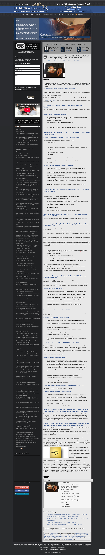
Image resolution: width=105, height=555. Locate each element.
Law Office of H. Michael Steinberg (77, 537)
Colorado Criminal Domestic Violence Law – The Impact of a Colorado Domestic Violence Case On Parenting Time (28, 181)
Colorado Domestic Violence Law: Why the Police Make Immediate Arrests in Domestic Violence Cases (27, 305)
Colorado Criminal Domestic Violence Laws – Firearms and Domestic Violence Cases (27, 403)
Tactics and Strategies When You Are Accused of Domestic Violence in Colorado (27, 270)
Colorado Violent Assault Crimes (81, 533)
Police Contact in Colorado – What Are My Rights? (26, 267)
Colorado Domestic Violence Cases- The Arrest (25, 380)
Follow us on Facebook (23, 490)
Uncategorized (61, 60)
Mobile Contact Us (19, 151)
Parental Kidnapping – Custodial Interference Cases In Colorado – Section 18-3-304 (26, 154)
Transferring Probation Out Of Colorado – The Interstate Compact (27, 349)
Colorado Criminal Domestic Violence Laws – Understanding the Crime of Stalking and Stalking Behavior (27, 292)
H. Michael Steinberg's (53, 533)
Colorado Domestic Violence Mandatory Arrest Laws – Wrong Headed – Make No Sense (26, 330)
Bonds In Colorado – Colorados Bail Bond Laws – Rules (27, 164)
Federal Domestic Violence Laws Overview (24, 434)
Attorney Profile (38, 14)
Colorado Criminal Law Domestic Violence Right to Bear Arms (27, 359)
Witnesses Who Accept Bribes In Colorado (72, 60)
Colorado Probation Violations (74, 534)
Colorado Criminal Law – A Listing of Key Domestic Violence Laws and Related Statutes (26, 425)
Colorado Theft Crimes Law (62, 534)
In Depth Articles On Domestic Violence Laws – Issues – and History (27, 429)
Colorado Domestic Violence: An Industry (24, 250)
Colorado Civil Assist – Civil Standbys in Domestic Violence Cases (27, 162)
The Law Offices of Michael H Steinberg (50, 549)
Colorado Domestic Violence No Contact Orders (25, 298)
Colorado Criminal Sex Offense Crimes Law (70, 536)
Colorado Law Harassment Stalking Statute (24, 324)
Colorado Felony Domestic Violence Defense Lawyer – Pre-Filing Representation (27, 167)
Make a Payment (29, 14)
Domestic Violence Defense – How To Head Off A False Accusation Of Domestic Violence (27, 209)
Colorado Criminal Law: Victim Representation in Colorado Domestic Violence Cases (27, 412)
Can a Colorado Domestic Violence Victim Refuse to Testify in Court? (27, 223)
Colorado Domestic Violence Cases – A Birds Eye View (26, 333)
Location (46, 14)
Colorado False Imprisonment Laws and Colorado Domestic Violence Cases (27, 220)
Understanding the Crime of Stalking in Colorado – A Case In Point (27, 296)
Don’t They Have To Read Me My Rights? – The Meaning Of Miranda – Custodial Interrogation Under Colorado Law (27, 367)
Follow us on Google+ (23, 487)
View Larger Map (27, 482)
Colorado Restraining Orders (21, 282)
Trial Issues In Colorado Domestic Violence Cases (25, 217)
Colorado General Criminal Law (60, 537)
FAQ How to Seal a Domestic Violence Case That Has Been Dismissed (27, 158)
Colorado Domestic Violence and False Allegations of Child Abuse (27, 385)
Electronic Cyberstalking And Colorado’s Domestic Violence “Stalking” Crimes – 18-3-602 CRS (27, 138)
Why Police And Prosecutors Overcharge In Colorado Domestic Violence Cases (26, 285)
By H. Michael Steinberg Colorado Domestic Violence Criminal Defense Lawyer (59, 88)
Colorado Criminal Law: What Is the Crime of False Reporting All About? (26, 309)
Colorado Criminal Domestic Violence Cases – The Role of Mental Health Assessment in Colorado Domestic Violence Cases (27, 408)
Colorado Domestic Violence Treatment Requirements (26, 351)
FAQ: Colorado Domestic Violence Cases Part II (25, 252)
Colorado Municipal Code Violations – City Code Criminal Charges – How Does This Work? (27, 363)
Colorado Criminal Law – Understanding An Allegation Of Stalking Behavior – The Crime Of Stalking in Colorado (27, 195)
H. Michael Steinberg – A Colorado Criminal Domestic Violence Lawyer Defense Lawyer (26, 257)
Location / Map (19, 444)
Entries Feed (80, 14)
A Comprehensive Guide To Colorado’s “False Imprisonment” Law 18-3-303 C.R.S (25, 149)
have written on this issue (51, 100)
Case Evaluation (70, 14)
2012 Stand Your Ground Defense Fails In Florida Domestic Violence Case (61, 522)
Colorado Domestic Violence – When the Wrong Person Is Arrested (27, 327)
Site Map (64, 14)
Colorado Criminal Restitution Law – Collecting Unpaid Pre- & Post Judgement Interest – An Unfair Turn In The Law (27, 288)
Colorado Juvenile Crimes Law (50, 534)
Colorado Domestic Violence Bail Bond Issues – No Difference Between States (62, 516)
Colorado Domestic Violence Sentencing (24, 388)
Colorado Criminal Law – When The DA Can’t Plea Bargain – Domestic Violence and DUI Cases (27, 141)
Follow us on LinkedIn (23, 493)
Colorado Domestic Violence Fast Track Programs (25, 322)
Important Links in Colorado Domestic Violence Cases (26, 442)
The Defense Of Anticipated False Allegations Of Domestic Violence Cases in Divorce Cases (27, 341)
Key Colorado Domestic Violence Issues (24, 265)
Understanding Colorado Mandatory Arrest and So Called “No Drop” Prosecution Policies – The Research (27, 391)
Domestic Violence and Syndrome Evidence (24, 432)
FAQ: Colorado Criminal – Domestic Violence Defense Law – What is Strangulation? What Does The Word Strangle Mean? (27, 186)
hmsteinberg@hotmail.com (82, 449)
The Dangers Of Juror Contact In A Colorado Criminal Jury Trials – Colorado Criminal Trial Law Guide (27, 439)
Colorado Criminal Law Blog (68, 539)
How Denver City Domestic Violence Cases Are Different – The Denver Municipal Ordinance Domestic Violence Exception (27, 200)
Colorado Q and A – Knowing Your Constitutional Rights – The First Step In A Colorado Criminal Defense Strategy (27, 279)
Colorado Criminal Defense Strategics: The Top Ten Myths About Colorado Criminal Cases (27, 394)
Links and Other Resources (21, 446)
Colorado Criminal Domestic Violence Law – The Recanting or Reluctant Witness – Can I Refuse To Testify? (27, 345)
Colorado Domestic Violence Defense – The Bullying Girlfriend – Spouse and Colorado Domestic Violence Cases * (27, 399)
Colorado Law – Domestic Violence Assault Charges (26, 382)
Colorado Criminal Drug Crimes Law (54, 536)
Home (23, 14)
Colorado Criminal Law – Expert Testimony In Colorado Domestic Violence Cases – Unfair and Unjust (27, 134)
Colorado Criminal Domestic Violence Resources (25, 436)
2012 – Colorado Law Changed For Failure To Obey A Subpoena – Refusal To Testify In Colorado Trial (67, 514)
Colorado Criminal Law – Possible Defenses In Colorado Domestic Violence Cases (27, 145)
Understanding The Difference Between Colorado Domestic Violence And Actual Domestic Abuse (27, 227)
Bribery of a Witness (53, 60)
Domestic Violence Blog (54, 14)
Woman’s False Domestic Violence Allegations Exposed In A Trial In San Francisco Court (64, 524)
